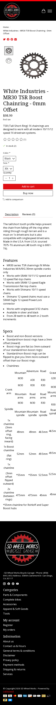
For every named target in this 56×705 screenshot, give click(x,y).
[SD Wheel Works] (12, 11)
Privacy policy (11, 660)
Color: (6, 152)
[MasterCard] (15, 696)
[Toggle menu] (50, 11)
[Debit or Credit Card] (49, 696)
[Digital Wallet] (37, 696)
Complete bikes (12, 599)
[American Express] (25, 696)
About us (8, 641)
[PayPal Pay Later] (5, 700)
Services (8, 674)
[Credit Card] (10, 696)
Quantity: (7, 172)
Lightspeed (8, 691)
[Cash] (5, 696)
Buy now (28, 193)
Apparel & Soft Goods (15, 609)
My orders (9, 629)
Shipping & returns (14, 669)
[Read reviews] (13, 139)
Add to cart (28, 186)
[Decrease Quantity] (6, 178)
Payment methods (13, 664)
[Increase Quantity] (13, 178)
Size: (6, 163)
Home (6, 27)
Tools (6, 613)
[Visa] (20, 696)
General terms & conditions (19, 650)
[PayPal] (44, 696)
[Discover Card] (30, 696)
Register (8, 625)
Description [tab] (12, 214)
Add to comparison (14, 199)
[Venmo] (10, 700)
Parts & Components (15, 595)
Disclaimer (9, 655)
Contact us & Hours (14, 646)
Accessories (10, 604)
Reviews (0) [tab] (28, 214)
